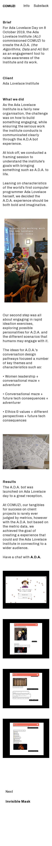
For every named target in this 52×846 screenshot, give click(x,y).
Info (26, 6)
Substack (41, 6)
